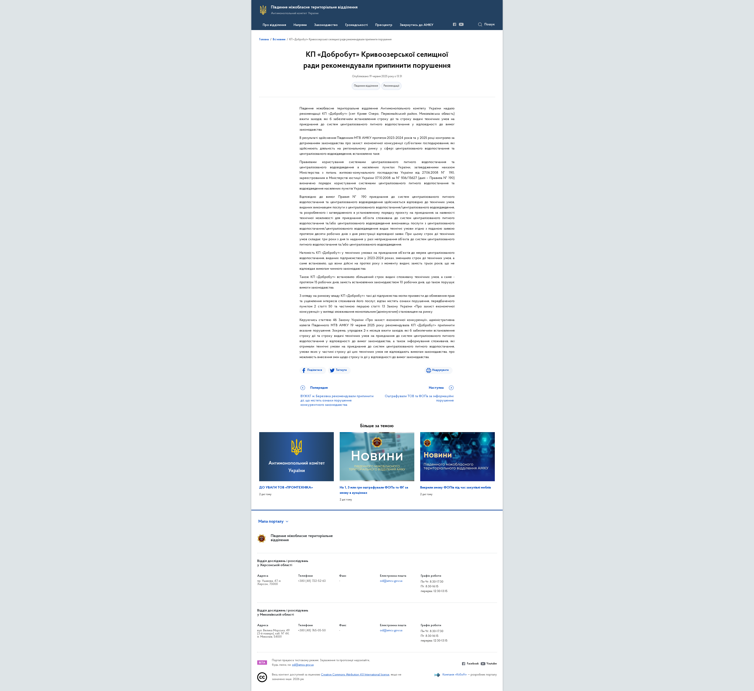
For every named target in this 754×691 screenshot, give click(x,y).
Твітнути (341, 370)
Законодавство (326, 25)
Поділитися (314, 370)
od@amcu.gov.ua (391, 581)
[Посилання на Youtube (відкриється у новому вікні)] (461, 24)
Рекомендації (391, 85)
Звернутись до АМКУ (416, 25)
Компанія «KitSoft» (455, 674)
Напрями (300, 25)
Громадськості (356, 25)
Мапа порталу (271, 522)
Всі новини (279, 39)
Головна (264, 39)
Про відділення (274, 25)
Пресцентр (383, 25)
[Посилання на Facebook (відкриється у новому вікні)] (454, 24)
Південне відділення (366, 85)
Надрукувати (440, 370)
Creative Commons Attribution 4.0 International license (355, 674)
